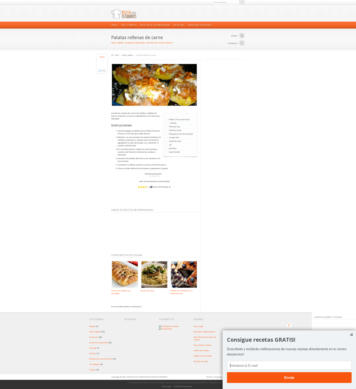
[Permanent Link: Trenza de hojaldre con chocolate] (125, 288)
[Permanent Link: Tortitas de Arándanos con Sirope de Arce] (184, 288)
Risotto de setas (147, 290)
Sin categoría (94, 364)
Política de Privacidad (203, 356)
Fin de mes (179, 24)
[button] (289, 340)
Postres (92, 353)
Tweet (102, 57)
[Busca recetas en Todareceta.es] (169, 326)
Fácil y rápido (129, 24)
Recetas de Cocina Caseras (155, 24)
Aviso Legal (198, 326)
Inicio (114, 24)
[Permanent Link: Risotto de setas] (155, 288)
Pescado (93, 348)
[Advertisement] (161, 197)
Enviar (289, 377)
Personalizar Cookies (203, 345)
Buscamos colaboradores (204, 331)
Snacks (92, 369)
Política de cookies (201, 350)
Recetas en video (201, 361)
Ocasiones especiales (200, 24)
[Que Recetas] (165, 329)
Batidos (92, 326)
